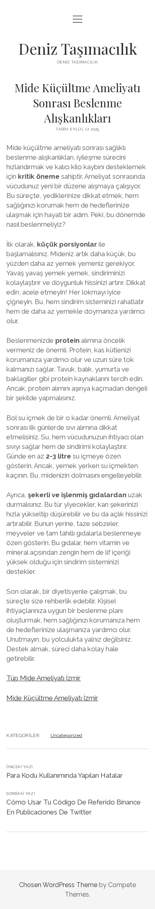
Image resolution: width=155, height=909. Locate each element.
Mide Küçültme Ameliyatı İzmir (52, 698)
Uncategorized (66, 735)
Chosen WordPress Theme (58, 885)
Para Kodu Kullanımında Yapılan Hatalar (64, 775)
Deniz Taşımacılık (77, 48)
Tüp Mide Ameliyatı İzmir (43, 678)
